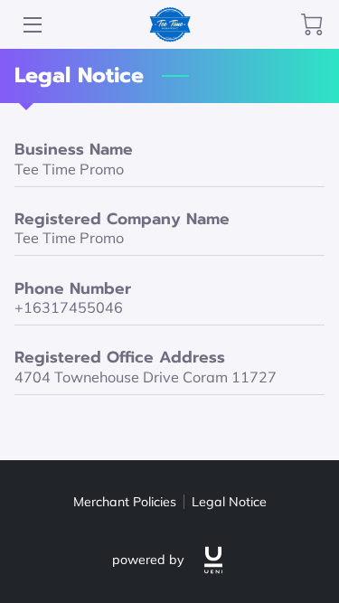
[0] (312, 24)
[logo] (213, 560)
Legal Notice (229, 502)
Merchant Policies (124, 502)
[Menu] (31, 25)
